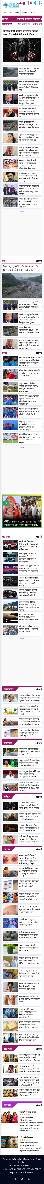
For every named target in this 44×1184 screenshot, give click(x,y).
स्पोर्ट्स (24, 12)
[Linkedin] (40, 3)
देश (11, 12)
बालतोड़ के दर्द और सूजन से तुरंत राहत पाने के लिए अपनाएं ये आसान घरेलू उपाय (29, 909)
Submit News (26, 1172)
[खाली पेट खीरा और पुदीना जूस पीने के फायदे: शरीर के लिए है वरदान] (10, 949)
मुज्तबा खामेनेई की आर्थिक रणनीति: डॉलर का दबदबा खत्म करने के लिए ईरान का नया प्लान (28, 177)
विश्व (17, 12)
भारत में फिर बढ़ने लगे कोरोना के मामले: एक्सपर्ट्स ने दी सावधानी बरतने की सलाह (29, 897)
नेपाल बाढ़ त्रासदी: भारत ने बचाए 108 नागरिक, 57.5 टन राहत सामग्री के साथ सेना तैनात (28, 202)
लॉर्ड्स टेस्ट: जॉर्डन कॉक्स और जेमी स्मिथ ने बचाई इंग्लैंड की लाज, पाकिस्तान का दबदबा (29, 438)
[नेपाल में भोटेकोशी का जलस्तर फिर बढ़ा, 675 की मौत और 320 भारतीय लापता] (10, 125)
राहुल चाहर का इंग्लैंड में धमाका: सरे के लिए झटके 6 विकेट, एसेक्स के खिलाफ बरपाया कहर (28, 387)
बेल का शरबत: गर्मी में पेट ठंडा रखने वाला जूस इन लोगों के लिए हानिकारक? (29, 1092)
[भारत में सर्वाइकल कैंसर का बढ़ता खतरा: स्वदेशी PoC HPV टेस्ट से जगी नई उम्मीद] (10, 961)
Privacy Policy (34, 1168)
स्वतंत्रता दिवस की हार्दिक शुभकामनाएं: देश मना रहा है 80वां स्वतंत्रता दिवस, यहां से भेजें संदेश (29, 710)
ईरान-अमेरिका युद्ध (23, 24)
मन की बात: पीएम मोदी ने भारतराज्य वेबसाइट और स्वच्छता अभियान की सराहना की (29, 112)
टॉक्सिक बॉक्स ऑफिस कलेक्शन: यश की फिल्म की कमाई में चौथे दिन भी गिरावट (20, 32)
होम (5, 12)
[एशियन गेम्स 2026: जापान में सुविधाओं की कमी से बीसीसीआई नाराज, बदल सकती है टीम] (10, 400)
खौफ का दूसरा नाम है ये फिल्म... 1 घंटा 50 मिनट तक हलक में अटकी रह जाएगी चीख (29, 1069)
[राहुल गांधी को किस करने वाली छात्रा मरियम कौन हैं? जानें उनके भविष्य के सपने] (10, 762)
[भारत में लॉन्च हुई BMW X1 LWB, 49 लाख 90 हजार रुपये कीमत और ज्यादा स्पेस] (10, 569)
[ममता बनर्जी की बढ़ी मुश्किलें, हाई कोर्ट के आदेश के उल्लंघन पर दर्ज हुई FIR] (10, 751)
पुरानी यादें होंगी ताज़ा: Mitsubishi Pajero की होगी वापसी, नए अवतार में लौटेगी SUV (28, 545)
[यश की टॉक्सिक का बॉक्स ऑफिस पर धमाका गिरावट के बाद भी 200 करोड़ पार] (10, 827)
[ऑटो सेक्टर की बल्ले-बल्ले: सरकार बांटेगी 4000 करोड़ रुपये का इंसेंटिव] (10, 630)
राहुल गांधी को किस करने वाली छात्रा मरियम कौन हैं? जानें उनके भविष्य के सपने (30, 763)
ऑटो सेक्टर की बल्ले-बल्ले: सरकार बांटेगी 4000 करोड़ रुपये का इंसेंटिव (28, 629)
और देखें (39, 260)
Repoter (14, 1172)
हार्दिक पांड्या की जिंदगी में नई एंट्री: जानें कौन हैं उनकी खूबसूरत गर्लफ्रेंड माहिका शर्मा (29, 1057)
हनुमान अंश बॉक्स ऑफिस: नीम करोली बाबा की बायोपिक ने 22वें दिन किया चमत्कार (29, 817)
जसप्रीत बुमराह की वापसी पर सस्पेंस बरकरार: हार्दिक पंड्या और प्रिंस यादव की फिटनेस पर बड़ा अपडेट (29, 361)
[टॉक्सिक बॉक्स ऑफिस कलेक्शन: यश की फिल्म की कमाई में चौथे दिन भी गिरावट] (22, 50)
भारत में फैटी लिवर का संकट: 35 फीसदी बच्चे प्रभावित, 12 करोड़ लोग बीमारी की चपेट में (29, 722)
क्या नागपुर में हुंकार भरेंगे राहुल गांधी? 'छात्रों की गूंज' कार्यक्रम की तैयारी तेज (29, 774)
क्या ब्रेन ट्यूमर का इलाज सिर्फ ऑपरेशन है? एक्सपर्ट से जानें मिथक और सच (29, 973)
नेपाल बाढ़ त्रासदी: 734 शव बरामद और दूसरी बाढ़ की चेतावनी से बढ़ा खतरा (29, 71)
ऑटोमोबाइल (6, 536)
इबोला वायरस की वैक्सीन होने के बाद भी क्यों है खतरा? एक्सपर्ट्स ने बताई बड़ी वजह (29, 1025)
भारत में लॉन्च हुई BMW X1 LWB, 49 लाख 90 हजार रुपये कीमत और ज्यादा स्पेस (29, 568)
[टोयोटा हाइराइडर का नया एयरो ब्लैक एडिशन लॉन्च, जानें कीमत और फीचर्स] (10, 593)
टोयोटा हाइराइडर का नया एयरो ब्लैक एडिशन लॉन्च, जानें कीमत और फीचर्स (28, 593)
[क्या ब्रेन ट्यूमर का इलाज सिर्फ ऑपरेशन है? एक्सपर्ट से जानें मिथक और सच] (10, 974)
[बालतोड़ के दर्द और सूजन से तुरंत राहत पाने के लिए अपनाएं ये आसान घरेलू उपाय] (10, 910)
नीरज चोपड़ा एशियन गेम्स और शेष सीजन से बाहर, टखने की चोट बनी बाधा (29, 373)
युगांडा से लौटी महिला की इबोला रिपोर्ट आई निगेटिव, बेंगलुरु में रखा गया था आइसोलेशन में (28, 1013)
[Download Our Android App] (20, 3)
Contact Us (27, 1165)
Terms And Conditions (13, 1168)
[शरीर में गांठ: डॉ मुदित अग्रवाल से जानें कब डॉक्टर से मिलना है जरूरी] (10, 923)
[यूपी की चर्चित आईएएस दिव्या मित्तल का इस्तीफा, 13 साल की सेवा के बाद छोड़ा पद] (10, 138)
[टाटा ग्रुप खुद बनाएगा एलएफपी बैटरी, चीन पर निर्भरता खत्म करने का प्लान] (10, 618)
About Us (15, 1165)
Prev (6, 520)
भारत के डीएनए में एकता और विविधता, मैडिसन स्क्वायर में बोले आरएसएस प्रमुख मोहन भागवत (29, 190)
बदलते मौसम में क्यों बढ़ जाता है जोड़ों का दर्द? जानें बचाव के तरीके (29, 999)
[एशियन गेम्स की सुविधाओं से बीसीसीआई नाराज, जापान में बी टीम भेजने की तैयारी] (10, 412)
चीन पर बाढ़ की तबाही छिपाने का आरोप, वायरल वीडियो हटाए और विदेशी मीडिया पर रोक (29, 86)
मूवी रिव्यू (7, 1105)
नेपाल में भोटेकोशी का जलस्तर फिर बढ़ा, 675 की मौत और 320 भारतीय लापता (29, 125)
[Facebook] (27, 3)
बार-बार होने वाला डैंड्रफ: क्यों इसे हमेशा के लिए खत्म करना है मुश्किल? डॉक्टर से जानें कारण (29, 698)
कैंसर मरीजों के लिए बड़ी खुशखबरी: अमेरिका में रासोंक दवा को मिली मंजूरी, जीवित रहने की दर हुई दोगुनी (29, 859)
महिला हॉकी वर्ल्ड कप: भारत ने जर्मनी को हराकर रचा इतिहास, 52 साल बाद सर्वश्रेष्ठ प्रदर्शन (28, 425)
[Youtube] (30, 3)
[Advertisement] (22, 234)
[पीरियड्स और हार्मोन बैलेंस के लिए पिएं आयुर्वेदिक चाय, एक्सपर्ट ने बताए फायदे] (10, 987)
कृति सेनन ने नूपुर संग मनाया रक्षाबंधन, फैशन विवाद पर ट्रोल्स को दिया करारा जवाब (29, 839)
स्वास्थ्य (7, 849)
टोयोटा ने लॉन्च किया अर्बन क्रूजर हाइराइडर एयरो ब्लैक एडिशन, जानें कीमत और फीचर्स (29, 581)
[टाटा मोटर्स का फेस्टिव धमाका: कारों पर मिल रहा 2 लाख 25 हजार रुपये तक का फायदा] (10, 606)
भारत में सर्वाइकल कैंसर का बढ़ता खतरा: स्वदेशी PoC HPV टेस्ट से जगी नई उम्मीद (29, 961)
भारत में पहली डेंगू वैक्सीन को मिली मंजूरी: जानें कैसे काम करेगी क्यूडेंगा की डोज (29, 733)
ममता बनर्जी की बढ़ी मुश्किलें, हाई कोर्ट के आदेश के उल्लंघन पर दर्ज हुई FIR (29, 752)
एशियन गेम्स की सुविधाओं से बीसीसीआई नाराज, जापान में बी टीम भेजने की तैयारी (29, 411)
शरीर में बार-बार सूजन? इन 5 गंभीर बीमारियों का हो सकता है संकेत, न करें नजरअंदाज (29, 935)
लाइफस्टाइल (8, 689)
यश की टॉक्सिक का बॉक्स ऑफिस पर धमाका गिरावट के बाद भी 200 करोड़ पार (29, 828)
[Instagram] (37, 3)
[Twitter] (34, 3)
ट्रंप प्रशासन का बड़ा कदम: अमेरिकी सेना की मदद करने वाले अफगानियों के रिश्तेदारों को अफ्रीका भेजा (29, 151)
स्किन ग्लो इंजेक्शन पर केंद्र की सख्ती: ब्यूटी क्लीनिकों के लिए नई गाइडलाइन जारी (29, 1037)
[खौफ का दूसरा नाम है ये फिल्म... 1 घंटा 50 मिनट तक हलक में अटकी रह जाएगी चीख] (10, 1068)
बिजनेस (33, 12)
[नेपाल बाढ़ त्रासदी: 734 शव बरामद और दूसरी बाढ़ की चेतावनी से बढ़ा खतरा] (10, 72)
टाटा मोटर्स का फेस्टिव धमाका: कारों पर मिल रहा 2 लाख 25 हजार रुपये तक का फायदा (29, 606)
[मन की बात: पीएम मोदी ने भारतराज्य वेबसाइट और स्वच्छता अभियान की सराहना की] (10, 112)
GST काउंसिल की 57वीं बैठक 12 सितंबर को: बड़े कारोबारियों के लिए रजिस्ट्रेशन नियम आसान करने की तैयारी (28, 164)
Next (39, 520)
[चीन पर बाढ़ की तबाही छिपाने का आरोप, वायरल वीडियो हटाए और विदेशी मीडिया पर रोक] (10, 85)
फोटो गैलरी (8, 1048)
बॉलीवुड (7, 796)
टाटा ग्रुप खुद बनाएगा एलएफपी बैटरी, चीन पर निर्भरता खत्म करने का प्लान (28, 617)
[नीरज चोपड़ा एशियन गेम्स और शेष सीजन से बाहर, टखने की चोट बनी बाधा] (10, 374)
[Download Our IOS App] (23, 3)
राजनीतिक (8, 742)
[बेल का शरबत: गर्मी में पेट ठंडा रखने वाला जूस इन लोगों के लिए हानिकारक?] (10, 1092)
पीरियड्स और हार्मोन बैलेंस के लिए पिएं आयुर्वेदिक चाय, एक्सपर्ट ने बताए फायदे (29, 986)
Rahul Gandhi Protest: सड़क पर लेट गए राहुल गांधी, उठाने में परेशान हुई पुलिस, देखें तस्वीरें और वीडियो (29, 1081)
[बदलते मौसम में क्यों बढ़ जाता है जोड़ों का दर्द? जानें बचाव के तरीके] (10, 1000)
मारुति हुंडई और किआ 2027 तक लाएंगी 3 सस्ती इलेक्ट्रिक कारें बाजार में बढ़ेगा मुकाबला (29, 557)
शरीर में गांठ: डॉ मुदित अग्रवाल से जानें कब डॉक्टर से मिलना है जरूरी (29, 922)
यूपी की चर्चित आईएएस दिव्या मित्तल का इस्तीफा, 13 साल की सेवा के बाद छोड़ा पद (29, 137)
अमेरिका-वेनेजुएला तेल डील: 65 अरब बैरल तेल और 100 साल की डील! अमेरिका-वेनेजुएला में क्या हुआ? (29, 99)
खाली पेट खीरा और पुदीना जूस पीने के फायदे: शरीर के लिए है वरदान (28, 948)
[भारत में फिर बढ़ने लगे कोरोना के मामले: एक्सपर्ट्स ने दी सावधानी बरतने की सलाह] (10, 897)
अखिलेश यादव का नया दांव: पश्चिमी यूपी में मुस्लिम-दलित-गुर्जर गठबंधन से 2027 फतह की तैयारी (29, 786)
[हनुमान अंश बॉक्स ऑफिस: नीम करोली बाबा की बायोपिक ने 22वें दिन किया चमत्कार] (10, 816)
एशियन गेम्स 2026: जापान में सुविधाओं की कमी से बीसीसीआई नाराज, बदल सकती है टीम (29, 400)
